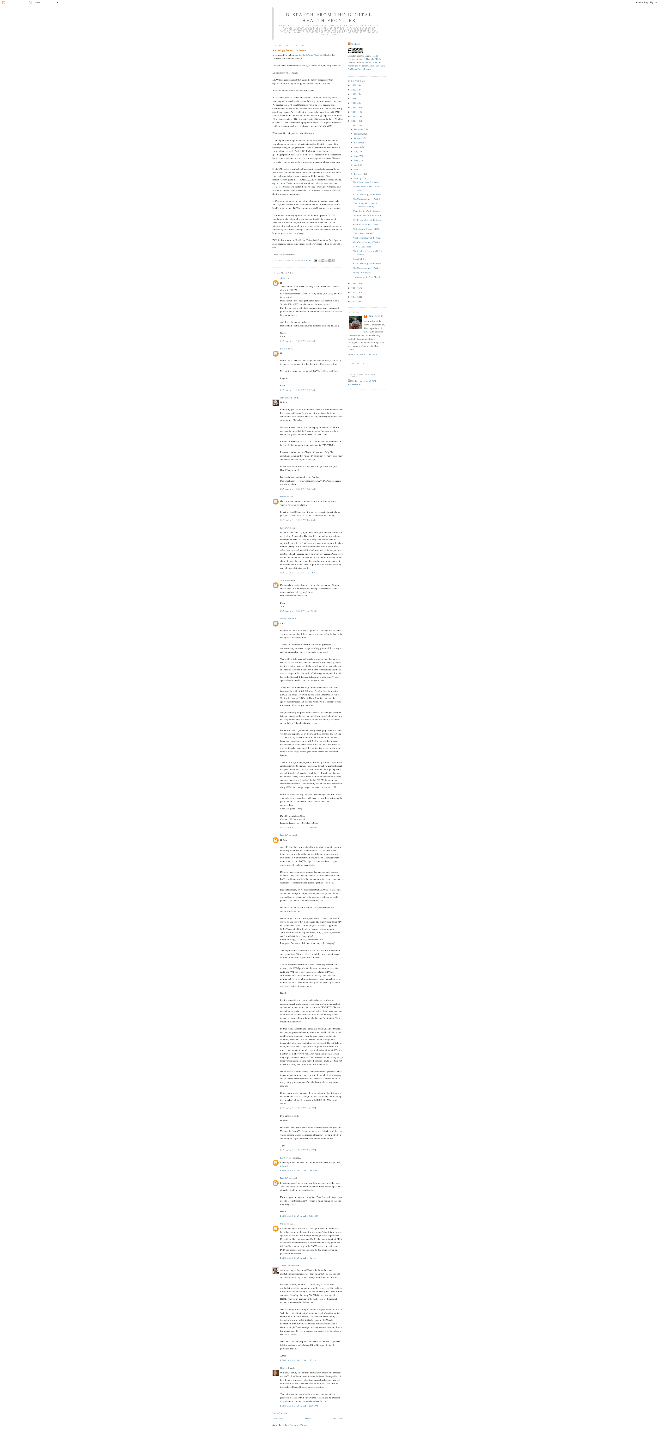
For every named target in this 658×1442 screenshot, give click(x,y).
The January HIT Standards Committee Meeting (365, 205)
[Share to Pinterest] (333, 260)
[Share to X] (326, 260)
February (358, 173)
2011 (354, 283)
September (359, 142)
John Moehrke (287, 397)
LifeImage (318, 183)
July (356, 151)
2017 (354, 103)
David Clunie (286, 835)
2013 (354, 120)
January (358, 178)
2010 (354, 287)
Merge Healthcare (280, 186)
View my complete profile (363, 354)
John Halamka (375, 316)
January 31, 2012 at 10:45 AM (299, 572)
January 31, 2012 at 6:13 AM (298, 340)
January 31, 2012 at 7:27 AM (298, 389)
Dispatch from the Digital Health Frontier (329, 17)
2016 (354, 107)
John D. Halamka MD (369, 58)
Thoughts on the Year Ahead (366, 276)
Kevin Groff (285, 527)
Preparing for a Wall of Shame (367, 211)
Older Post (338, 1418)
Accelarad (328, 183)
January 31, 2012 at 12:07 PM (299, 827)
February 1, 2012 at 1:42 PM (298, 1257)
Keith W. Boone (287, 1157)
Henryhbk (284, 1368)
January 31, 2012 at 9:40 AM (298, 520)
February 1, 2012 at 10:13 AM (299, 1215)
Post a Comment (280, 1413)
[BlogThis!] (323, 260)
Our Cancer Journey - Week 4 (366, 242)
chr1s (282, 278)
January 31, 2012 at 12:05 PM (299, 610)
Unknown (284, 496)
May (356, 160)
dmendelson (285, 618)
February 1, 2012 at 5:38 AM (298, 1170)
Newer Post (277, 1418)
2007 (354, 301)
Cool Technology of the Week (367, 194)
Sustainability (359, 258)
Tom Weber (285, 580)
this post (284, 1165)
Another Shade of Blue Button (367, 215)
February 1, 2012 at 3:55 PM (298, 1360)
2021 (354, 85)
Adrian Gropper (287, 1265)
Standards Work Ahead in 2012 (312, 54)
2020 (354, 89)
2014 (354, 116)
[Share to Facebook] (329, 260)
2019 (354, 94)
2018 (354, 98)
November (359, 133)
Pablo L (283, 348)
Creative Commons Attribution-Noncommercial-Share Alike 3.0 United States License (366, 66)
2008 (354, 296)
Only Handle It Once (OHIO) (366, 228)
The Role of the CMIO (363, 233)
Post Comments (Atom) (296, 1425)
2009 (354, 292)
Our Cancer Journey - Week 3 (366, 267)
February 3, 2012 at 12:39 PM (299, 1405)
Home (308, 1418)
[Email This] (320, 260)
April (357, 164)
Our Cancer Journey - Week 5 (366, 224)
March (357, 169)
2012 (354, 125)
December (359, 129)
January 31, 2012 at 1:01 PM (298, 1108)
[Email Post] (315, 260)
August (357, 147)
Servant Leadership (362, 246)
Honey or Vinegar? (362, 272)
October (358, 138)
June (356, 155)
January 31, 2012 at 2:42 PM (298, 1150)
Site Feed (355, 43)
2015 (354, 111)
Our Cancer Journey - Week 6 (366, 198)
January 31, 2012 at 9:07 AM (298, 488)
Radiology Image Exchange (366, 182)
